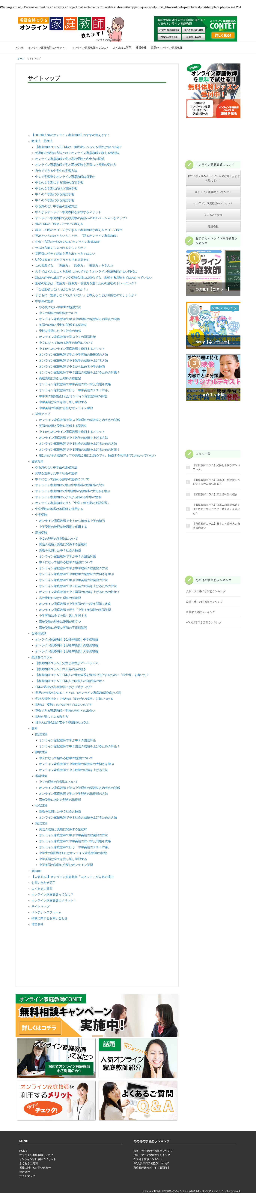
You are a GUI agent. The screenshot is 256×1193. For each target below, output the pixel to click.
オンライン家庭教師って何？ (36, 1154)
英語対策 (41, 823)
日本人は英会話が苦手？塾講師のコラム (62, 722)
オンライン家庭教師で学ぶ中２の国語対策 (67, 336)
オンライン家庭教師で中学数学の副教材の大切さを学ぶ (72, 491)
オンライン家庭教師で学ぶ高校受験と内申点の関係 (69, 158)
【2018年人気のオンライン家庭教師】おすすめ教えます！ (70, 135)
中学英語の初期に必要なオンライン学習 (66, 408)
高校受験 (41, 532)
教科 (34, 728)
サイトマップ (40, 906)
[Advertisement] (97, 103)
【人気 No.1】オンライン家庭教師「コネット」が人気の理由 (72, 876)
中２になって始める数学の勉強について (66, 342)
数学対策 (41, 752)
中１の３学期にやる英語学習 (54, 200)
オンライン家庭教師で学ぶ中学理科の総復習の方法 (69, 485)
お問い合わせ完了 (43, 882)
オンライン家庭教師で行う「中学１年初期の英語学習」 (72, 502)
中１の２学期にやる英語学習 (54, 194)
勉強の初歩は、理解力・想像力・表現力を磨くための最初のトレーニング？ (86, 283)
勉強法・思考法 (41, 141)
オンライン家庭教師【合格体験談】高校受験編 (66, 645)
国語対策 (41, 734)
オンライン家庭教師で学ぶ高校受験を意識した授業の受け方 (75, 164)
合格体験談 (38, 633)
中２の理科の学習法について (58, 313)
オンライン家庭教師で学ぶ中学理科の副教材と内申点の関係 (79, 319)
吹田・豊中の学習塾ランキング (204, 601)
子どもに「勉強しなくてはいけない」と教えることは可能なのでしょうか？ (86, 295)
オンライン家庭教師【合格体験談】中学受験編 (66, 639)
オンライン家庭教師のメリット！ (47, 47)
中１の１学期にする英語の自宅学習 (59, 182)
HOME (19, 47)
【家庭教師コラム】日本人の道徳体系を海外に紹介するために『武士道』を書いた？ (92, 675)
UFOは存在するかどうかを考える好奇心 (62, 259)
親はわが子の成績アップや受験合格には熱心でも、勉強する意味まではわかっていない (93, 277)
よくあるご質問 (122, 47)
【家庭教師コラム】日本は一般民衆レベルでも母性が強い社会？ (78, 147)
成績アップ (42, 413)
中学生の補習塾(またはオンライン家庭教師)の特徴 (73, 396)
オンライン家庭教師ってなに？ (90, 47)
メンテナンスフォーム (46, 912)
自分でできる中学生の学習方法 (56, 170)
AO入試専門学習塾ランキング (203, 622)
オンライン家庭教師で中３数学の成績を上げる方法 (73, 360)
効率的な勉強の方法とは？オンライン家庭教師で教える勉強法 (77, 152)
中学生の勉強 (44, 301)
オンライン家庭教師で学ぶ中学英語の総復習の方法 (73, 354)
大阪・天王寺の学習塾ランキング (205, 591)
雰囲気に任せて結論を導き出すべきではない (65, 253)
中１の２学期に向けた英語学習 (56, 188)
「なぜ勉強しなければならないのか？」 (62, 289)
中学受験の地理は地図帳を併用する (59, 508)
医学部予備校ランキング (200, 612)
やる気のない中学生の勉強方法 (56, 206)
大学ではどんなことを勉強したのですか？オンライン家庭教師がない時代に (86, 271)
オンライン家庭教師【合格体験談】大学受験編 (66, 651)
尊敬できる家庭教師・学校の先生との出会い (65, 710)
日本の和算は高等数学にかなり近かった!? (63, 687)
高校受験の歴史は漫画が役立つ (60, 621)
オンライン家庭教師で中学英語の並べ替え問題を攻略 (75, 384)
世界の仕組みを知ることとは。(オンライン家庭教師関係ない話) (78, 692)
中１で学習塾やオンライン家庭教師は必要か (65, 176)
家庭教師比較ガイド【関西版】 (151, 1167)
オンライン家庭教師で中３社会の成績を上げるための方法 (78, 443)
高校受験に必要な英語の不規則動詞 (63, 627)
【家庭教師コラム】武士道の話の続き (60, 669)
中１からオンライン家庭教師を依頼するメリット (68, 212)
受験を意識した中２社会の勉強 (60, 330)
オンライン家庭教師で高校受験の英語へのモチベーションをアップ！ (81, 218)
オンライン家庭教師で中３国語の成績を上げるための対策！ (79, 372)
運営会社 (141, 47)
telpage (36, 870)
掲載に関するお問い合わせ (49, 918)
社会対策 (41, 805)
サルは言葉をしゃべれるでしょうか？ (60, 247)
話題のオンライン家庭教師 (166, 47)
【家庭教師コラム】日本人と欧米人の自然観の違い (69, 681)
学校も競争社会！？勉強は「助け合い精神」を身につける (74, 698)
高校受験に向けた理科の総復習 (60, 378)
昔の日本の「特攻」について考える (59, 224)
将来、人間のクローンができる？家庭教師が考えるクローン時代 (78, 230)
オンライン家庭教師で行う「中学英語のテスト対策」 (75, 390)
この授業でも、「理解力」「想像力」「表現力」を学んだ (74, 265)
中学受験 (41, 514)
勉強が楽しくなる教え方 (51, 716)
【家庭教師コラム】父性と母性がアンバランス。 (68, 663)
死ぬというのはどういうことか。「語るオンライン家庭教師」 (77, 235)
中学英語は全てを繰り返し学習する (63, 402)
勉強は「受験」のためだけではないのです (63, 704)
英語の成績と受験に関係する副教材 (63, 324)
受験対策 (37, 461)
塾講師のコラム (41, 657)
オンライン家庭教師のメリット (37, 1159)
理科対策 (41, 776)
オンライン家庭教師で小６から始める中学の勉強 (72, 366)
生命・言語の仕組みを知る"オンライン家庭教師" (67, 241)
